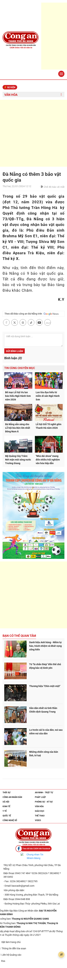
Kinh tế (6, 806)
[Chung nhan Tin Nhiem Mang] (33, 856)
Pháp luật (40, 797)
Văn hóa (11, 94)
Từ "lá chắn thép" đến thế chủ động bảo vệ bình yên (45, 666)
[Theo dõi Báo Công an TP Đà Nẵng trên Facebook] (33, 848)
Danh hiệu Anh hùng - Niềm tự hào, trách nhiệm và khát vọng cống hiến (45, 646)
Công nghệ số (10, 820)
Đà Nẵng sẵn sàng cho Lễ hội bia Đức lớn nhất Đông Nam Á (17, 428)
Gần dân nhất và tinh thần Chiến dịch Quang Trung (43, 710)
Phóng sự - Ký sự (44, 802)
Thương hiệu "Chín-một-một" (44, 686)
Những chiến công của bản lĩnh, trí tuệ (43, 753)
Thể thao (39, 816)
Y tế (5, 811)
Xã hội (6, 802)
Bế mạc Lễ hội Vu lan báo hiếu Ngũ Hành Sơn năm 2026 (18, 396)
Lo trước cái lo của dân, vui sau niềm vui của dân (46, 731)
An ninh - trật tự (44, 793)
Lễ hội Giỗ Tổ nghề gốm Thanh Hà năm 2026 (48, 426)
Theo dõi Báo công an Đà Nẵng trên (23, 313)
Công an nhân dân (12, 797)
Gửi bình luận (14, 351)
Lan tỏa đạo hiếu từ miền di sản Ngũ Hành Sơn (48, 396)
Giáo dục (39, 811)
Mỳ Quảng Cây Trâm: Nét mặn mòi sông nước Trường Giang (18, 460)
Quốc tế (7, 816)
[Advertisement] (33, 133)
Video (38, 820)
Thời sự (6, 793)
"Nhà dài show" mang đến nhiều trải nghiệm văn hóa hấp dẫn (48, 460)
